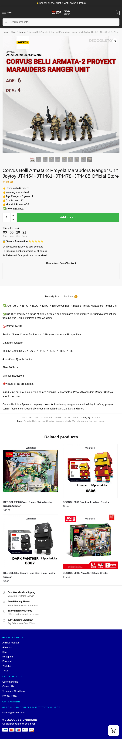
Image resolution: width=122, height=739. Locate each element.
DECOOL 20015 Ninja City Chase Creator (85, 573)
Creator (22, 32)
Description (52, 296)
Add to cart (68, 217)
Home (6, 32)
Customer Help (10, 681)
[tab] (52, 294)
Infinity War (69, 421)
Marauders (82, 421)
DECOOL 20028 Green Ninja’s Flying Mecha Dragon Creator (27, 504)
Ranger (101, 421)
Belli (34, 421)
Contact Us (8, 686)
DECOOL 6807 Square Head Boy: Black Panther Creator (29, 575)
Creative (50, 421)
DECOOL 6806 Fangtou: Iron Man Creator (86, 502)
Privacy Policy (9, 695)
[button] (113, 730)
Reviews (68, 296)
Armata (27, 421)
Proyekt (93, 421)
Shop (13, 32)
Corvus (41, 421)
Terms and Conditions (13, 691)
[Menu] (4, 13)
